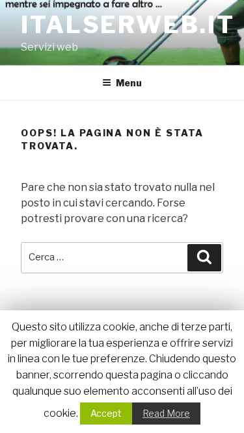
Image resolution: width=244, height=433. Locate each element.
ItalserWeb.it (127, 24)
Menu (129, 82)
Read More (166, 413)
